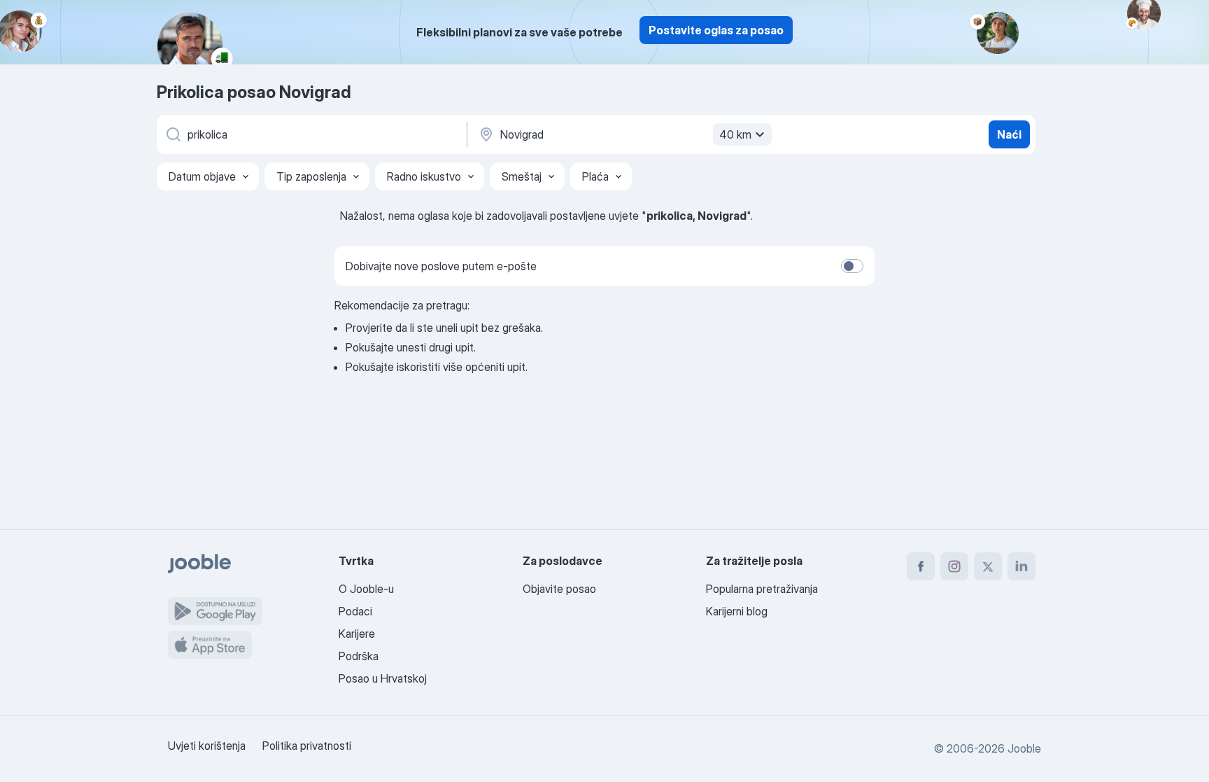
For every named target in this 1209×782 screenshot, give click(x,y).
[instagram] (954, 566)
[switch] (852, 266)
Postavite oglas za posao (716, 30)
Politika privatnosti (306, 746)
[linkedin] (1021, 566)
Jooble (1024, 748)
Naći (1009, 134)
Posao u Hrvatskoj (383, 678)
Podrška (359, 656)
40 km (735, 134)
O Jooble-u (366, 589)
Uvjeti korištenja (207, 746)
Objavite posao (559, 589)
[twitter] (988, 566)
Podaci (355, 611)
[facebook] (921, 566)
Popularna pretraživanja (762, 589)
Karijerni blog (737, 611)
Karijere (357, 634)
